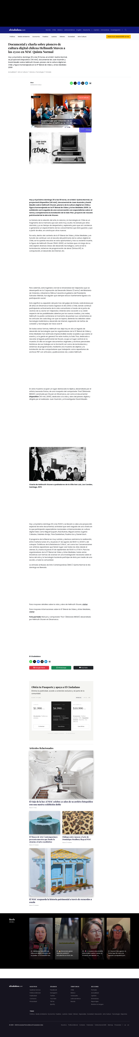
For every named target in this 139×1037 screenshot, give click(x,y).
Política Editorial (35, 993)
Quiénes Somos (35, 990)
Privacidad (33, 1001)
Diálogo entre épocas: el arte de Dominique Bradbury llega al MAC (76, 838)
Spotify (52, 1004)
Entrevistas (105, 30)
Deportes (124, 1014)
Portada (48, 72)
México (60, 30)
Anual (87, 697)
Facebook (53, 990)
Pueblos (45, 37)
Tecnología (116, 1014)
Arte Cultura (82, 37)
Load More (69, 972)
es (125, 1025)
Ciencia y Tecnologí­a (36, 72)
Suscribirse (61, 726)
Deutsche (86, 30)
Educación (98, 1014)
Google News (40, 668)
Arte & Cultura (22, 72)
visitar (85, 604)
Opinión (96, 30)
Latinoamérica (69, 30)
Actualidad (12, 72)
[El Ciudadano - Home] (17, 30)
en (128, 1025)
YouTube (84, 668)
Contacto (33, 999)
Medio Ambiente (24, 37)
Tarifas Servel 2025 (100, 1025)
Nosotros (64, 1025)
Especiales (82, 1014)
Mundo (48, 30)
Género (62, 37)
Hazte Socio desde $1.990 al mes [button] (118, 37)
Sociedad (71, 37)
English (78, 30)
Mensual (78, 697)
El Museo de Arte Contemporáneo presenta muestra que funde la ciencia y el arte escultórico (43, 839)
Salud (70, 1014)
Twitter (52, 996)
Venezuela (74, 996)
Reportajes (95, 1001)
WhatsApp (62, 668)
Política (12, 37)
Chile (54, 30)
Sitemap (110, 1025)
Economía (36, 37)
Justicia (54, 37)
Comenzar (41, 726)
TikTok (52, 1001)
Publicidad (33, 996)
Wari (32, 83)
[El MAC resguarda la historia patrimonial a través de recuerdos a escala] (61, 872)
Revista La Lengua (97, 1004)
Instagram (53, 993)
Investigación (115, 30)
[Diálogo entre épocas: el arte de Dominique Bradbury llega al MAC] (77, 823)
